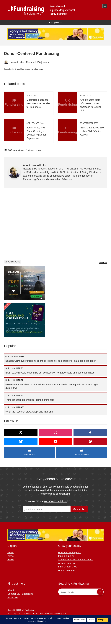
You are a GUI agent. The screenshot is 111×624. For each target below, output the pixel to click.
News (46, 62)
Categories (54, 23)
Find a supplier (66, 556)
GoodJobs (68, 179)
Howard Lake (16, 62)
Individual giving (37, 69)
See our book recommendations (75, 559)
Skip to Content (24, 613)
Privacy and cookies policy (55, 613)
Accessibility (38, 613)
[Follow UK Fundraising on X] (20, 432)
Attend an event (66, 570)
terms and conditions (55, 501)
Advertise (103, 263)
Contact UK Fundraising (20, 593)
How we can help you (69, 552)
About (10, 590)
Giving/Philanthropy (22, 69)
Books (10, 559)
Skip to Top (11, 613)
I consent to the (47, 501)
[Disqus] (55, 226)
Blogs (10, 556)
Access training (66, 563)
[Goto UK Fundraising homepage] (54, 10)
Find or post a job (67, 566)
